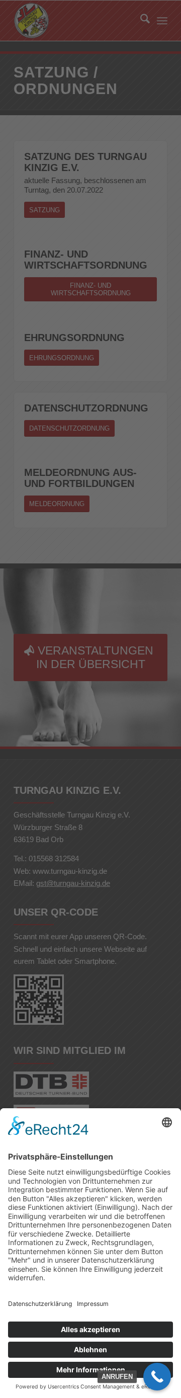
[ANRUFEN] (157, 1376)
